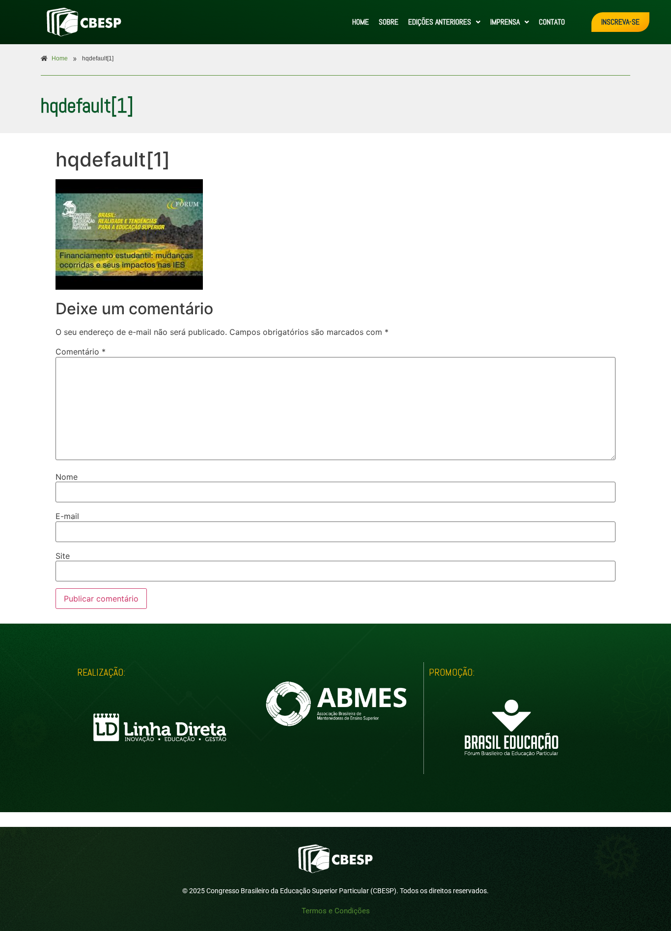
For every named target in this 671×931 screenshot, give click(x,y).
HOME (360, 22)
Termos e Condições (336, 910)
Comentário (81, 352)
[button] (444, 22)
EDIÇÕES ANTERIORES (439, 22)
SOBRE (388, 22)
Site (63, 556)
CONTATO (552, 22)
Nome (67, 477)
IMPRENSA (505, 22)
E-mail (67, 516)
